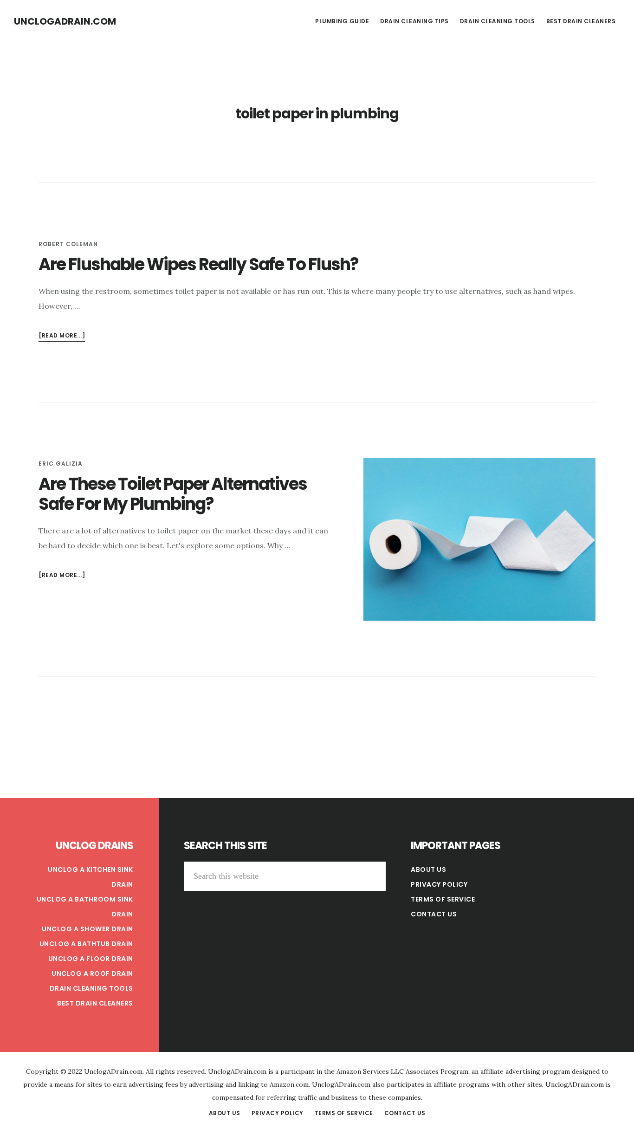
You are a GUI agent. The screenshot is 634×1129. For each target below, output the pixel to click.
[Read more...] (62, 336)
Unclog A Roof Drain (92, 973)
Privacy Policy (439, 884)
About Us (428, 869)
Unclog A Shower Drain (87, 929)
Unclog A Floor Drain (90, 958)
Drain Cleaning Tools (91, 988)
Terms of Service (443, 899)
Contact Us (434, 914)
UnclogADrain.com (65, 21)
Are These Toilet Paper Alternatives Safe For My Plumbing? (173, 494)
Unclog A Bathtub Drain (86, 943)
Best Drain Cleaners (95, 1003)
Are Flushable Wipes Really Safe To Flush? (198, 264)
